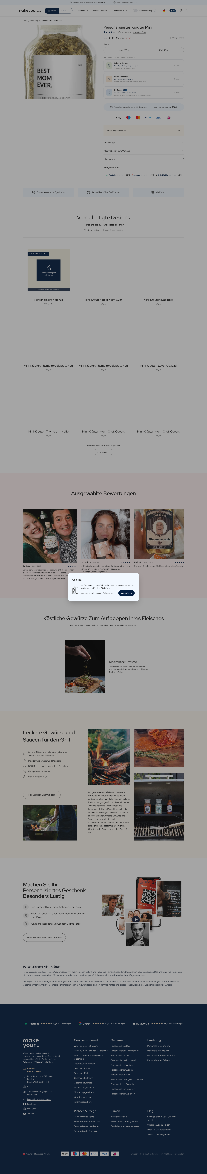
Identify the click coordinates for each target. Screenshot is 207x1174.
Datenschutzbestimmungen (90, 593)
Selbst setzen (108, 593)
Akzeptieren (126, 593)
